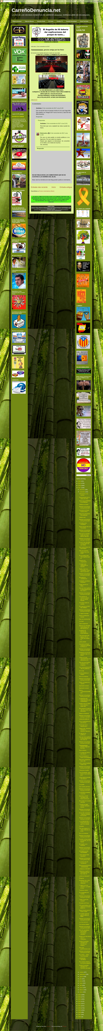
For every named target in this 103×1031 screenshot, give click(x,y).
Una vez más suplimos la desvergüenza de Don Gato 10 (85, 738)
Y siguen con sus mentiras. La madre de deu (84, 887)
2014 (79, 999)
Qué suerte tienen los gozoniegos (84, 547)
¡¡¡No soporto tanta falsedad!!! (84, 855)
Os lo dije (81, 670)
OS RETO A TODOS (18, 116)
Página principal (17, 21)
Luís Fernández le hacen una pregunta (85, 756)
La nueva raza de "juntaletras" (83, 862)
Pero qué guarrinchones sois (84, 948)
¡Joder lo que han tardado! (83, 900)
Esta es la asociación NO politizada (84, 514)
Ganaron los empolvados (83, 561)
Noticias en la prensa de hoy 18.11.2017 (84, 695)
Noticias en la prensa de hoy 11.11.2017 (84, 818)
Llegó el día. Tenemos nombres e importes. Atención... (85, 730)
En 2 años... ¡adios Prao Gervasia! (84, 955)
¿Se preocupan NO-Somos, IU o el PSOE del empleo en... (84, 637)
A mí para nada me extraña (84, 603)
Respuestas (41, 120)
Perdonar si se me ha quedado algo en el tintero (84, 654)
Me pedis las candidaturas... (83, 578)
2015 (79, 997)
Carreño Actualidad (71, 21)
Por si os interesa (83, 676)
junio (81, 981)
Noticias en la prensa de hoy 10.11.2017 (84, 836)
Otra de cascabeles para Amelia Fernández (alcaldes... (84, 932)
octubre (81, 972)
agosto (81, 976)
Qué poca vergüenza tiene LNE (84, 760)
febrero (81, 989)
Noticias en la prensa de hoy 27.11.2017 (84, 539)
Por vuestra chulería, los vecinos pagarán (85, 962)
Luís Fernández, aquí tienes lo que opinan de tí (85, 774)
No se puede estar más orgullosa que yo (84, 557)
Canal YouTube (84, 21)
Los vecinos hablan (84, 924)
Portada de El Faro (84, 903)
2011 (79, 1005)
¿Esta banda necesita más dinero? (84, 778)
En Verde (51, 21)
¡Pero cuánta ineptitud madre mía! (85, 763)
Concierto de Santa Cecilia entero (84, 511)
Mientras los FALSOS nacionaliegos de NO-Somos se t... (84, 627)
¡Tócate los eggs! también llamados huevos (84, 806)
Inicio (54, 187)
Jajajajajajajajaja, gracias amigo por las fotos (84, 747)
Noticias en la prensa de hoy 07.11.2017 (84, 896)
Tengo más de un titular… (83, 585)
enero (81, 992)
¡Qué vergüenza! (83, 623)
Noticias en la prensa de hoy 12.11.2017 (84, 810)
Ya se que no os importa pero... (83, 725)
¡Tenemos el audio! (84, 770)
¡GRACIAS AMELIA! (84, 719)
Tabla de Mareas (29, 21)
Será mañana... (83, 750)
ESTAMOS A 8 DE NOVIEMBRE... (83, 851)
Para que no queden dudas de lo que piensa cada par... (84, 535)
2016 (79, 994)
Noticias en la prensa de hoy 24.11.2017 (84, 593)
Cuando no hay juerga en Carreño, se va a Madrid (85, 840)
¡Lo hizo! (81, 621)
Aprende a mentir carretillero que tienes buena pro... (84, 797)
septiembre (82, 974)
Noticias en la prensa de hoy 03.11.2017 (84, 951)
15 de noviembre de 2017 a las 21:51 (57, 123)
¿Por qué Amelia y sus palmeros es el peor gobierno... (85, 907)
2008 (79, 1012)
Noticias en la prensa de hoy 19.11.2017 (84, 679)
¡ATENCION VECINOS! (82, 959)
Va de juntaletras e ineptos (84, 673)
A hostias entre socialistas (83, 523)
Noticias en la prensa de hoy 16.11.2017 (84, 742)
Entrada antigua (66, 187)
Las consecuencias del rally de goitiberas (85, 668)
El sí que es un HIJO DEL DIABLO (84, 607)
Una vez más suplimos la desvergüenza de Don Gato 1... (85, 589)
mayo (81, 983)
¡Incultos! (81, 826)
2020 (79, 481)
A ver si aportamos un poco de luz (84, 722)
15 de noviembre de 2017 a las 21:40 (52, 108)
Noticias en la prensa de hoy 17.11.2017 (84, 716)
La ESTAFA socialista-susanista (84, 793)
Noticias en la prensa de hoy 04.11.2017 (84, 927)
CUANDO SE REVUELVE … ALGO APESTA (83, 632)
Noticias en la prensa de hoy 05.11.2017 (84, 919)
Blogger (64, 1026)
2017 (79, 487)
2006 (79, 1016)
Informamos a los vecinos (83, 494)
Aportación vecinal (84, 685)
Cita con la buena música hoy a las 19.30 (84, 552)
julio (81, 978)
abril (81, 985)
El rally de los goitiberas (82, 734)
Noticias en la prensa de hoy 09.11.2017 (84, 848)
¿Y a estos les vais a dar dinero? (84, 753)
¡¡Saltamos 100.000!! (84, 869)
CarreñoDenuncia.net (36, 10)
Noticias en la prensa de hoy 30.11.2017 (84, 507)
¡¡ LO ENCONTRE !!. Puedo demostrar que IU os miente (84, 823)
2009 (79, 1010)
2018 (79, 485)
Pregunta (81, 878)
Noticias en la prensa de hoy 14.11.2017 (84, 781)
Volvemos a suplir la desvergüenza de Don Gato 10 (84, 872)
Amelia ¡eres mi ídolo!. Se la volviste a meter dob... (85, 705)
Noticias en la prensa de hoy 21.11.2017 (84, 649)
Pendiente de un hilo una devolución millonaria (84, 882)
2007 (79, 1014)
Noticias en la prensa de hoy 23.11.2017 (84, 610)
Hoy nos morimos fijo (84, 619)
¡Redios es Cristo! (83, 504)
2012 (79, 1003)
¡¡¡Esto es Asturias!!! (84, 876)
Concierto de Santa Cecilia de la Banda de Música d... (84, 645)
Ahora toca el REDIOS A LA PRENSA (85, 501)
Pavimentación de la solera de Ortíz (84, 498)
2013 (79, 1001)
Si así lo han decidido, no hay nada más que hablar (84, 544)
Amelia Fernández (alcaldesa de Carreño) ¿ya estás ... (84, 967)
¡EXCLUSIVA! (82, 642)
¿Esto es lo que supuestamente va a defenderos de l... (85, 659)
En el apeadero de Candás (84, 893)
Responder (39, 116)
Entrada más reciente (39, 187)
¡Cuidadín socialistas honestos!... (84, 581)
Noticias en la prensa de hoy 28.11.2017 (84, 531)
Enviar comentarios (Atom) (46, 191)
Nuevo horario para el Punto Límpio (84, 911)
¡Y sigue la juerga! (84, 613)
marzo (81, 987)
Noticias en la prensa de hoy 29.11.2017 (84, 520)
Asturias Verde (41, 21)
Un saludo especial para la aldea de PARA (84, 915)
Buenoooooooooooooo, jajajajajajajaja (85, 866)
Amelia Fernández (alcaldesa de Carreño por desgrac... (84, 943)
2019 (79, 483)
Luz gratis (81, 784)
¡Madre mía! (82, 517)
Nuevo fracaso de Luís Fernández (85, 527)
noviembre (82, 491)
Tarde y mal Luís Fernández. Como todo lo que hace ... (84, 570)
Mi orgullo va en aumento (83, 844)
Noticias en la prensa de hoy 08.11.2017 (84, 859)
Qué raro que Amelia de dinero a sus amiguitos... (84, 664)
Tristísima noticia (83, 890)
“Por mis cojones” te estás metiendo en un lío (84, 830)
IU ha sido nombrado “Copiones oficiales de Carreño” (84, 814)
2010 (79, 1008)
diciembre (82, 489)
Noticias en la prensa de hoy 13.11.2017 (84, 789)
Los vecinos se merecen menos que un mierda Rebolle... (84, 598)
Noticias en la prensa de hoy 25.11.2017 (84, 574)
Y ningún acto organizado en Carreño (83, 565)
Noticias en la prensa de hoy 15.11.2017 (84, 767)
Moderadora (44, 133)
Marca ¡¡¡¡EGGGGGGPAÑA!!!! (84, 692)
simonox (49, 1026)
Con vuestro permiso (84, 786)
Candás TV (60, 21)
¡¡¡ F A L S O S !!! (83, 922)
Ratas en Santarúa (84, 713)
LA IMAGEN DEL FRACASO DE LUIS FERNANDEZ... (85, 700)
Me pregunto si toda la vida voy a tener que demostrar (85, 710)
